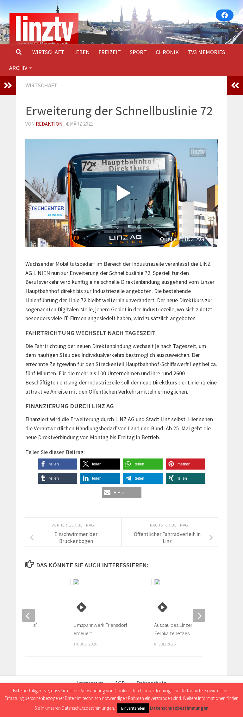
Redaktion (49, 124)
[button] (57, 464)
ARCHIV (18, 68)
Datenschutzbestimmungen (179, 708)
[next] (199, 615)
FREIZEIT (109, 52)
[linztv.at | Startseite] (43, 31)
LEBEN (81, 52)
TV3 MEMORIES (206, 52)
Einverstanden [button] (133, 708)
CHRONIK (167, 52)
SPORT (138, 52)
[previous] (28, 615)
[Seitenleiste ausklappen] (8, 85)
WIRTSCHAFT (48, 52)
